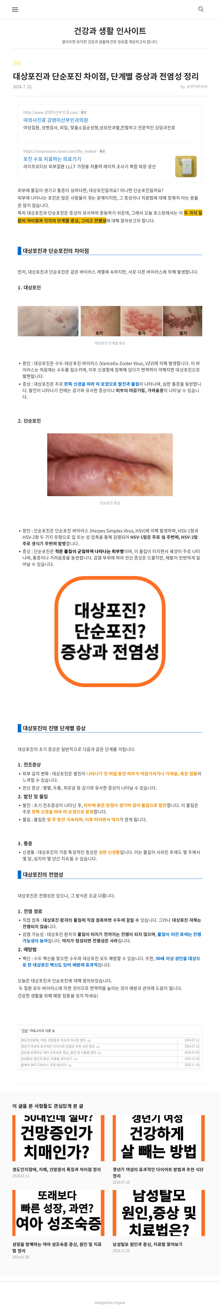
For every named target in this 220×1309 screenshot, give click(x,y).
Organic (120, 1302)
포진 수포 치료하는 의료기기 (52, 159)
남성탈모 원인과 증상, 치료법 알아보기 (46, 1058)
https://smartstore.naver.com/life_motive (60, 151)
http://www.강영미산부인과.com (50, 112)
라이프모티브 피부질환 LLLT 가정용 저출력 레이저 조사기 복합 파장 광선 (89, 166)
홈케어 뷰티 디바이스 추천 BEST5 (44, 1065)
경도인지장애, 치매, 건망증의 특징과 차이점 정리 (53, 1040)
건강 (17, 63)
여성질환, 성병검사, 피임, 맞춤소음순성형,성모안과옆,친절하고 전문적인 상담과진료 (99, 127)
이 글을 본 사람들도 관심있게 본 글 (47, 1105)
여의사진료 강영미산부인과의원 (55, 120)
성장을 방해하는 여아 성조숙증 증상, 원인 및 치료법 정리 (58, 1052)
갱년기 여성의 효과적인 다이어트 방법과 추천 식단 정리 (58, 1046)
